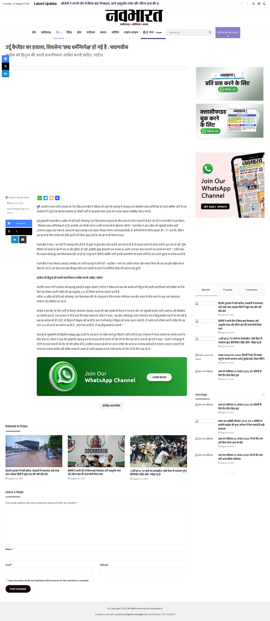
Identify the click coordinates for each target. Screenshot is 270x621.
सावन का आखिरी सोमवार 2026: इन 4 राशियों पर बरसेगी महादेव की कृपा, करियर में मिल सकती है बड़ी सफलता (241, 425)
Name (9, 549)
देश (57, 32)
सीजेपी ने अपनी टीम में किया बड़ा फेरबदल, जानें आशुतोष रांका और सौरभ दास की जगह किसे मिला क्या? (121, 3)
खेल (79, 32)
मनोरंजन (91, 32)
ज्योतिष (115, 32)
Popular (227, 289)
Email (9, 565)
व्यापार (103, 32)
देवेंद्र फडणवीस (112, 405)
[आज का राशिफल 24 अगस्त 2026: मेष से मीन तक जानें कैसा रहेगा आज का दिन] (205, 444)
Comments (251, 289)
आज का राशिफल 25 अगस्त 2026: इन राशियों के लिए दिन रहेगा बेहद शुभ (240, 373)
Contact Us (100, 614)
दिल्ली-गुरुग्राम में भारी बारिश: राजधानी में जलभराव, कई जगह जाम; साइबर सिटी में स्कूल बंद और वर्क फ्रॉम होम (32, 472)
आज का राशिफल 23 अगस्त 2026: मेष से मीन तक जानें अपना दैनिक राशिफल (240, 457)
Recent (206, 289)
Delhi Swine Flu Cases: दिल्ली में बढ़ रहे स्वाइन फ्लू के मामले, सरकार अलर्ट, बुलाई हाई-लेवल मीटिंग (241, 357)
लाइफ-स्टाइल (131, 32)
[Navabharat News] (135, 17)
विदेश (69, 32)
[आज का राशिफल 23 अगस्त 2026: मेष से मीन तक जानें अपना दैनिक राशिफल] (205, 460)
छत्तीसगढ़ (46, 32)
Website (104, 565)
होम (34, 32)
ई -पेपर (154, 32)
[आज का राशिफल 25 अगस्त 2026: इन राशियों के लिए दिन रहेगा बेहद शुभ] (205, 376)
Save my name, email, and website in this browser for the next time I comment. (48, 580)
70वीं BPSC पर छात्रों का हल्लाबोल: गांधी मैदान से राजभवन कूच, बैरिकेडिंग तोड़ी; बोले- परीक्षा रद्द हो (158, 473)
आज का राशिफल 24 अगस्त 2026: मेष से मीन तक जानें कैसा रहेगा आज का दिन (240, 441)
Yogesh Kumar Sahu (18, 197)
